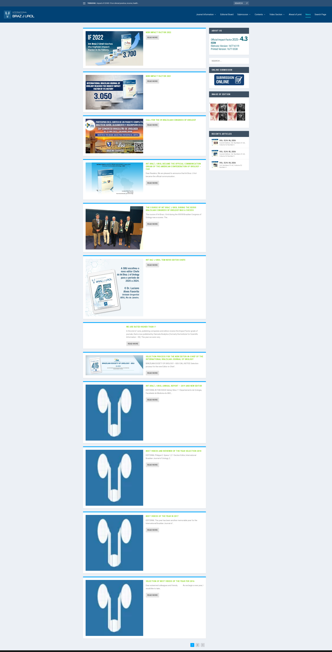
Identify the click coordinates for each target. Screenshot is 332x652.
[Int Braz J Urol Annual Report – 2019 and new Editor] (114, 413)
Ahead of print (295, 14)
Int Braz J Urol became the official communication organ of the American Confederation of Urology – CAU (173, 166)
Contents (259, 14)
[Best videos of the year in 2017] (114, 543)
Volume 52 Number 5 (226, 156)
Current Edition (224, 143)
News (308, 14)
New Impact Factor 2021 (158, 76)
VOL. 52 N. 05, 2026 (227, 152)
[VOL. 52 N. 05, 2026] (215, 153)
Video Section (275, 14)
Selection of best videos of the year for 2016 (170, 581)
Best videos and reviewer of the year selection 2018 (173, 451)
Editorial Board (226, 14)
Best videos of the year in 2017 (162, 516)
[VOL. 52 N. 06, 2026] (215, 142)
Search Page (320, 14)
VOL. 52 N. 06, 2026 (227, 140)
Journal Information (205, 14)
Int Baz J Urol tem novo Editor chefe (165, 260)
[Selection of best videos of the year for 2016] (114, 608)
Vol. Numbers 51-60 (238, 143)
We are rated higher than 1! (141, 327)
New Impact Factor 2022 (158, 32)
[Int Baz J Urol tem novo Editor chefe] (114, 287)
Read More (152, 37)
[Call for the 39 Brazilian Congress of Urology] (114, 136)
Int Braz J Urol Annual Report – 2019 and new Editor (174, 386)
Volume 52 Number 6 (226, 145)
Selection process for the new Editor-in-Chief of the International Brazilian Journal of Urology (174, 357)
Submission (242, 14)
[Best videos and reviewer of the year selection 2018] (114, 478)
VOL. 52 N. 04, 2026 (227, 163)
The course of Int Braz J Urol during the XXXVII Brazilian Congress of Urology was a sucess (171, 208)
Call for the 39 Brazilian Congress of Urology (171, 120)
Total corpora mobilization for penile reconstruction (116, 3)
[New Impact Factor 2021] (114, 92)
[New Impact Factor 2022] (114, 48)
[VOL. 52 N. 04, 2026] (215, 164)
